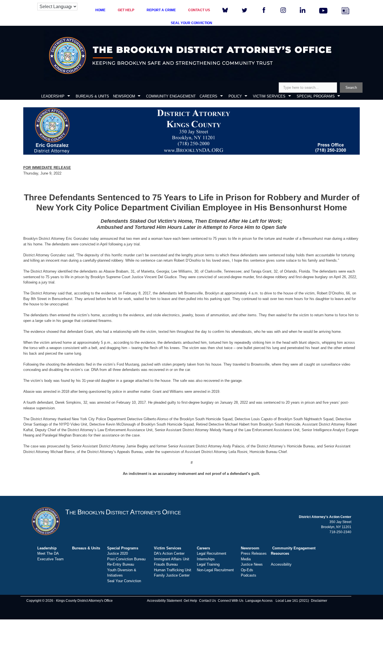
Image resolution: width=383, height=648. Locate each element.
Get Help (190, 601)
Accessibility (281, 564)
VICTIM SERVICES (269, 96)
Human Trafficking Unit (172, 570)
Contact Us (207, 601)
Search (351, 87)
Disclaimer (319, 601)
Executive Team (50, 559)
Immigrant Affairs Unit (171, 559)
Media (246, 559)
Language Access (259, 601)
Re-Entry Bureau (120, 564)
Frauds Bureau (166, 564)
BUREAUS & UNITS (92, 96)
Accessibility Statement (164, 601)
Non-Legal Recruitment (215, 570)
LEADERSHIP (52, 96)
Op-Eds (247, 570)
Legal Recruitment (211, 553)
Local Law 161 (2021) (292, 601)
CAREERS (208, 96)
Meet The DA (48, 553)
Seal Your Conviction (124, 581)
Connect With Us (230, 601)
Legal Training (208, 564)
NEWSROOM (124, 96)
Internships (206, 559)
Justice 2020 (117, 553)
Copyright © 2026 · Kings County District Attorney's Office (69, 601)
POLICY (235, 96)
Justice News (252, 564)
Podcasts (248, 575)
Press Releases (254, 553)
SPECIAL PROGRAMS (316, 96)
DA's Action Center (169, 553)
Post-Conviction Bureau (126, 559)
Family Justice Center (172, 575)
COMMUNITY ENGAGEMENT (171, 96)
